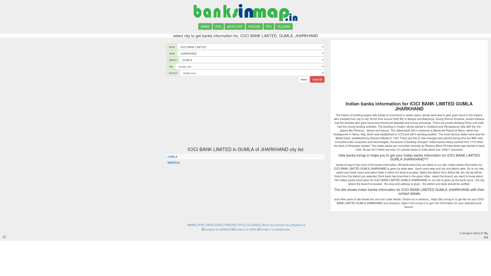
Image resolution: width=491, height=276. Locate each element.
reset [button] (304, 79)
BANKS (205, 26)
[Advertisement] (82, 66)
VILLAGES (283, 26)
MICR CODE (234, 26)
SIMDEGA (173, 162)
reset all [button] (317, 79)
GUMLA (172, 157)
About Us (267, 225)
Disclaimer (297, 225)
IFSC (218, 26)
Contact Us (282, 225)
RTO (269, 26)
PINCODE (254, 26)
